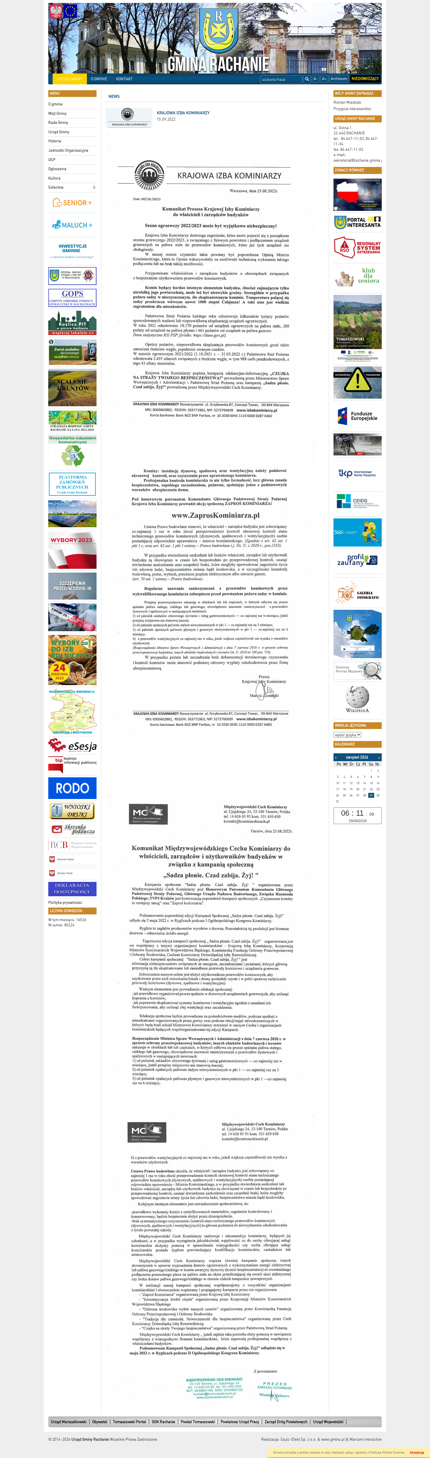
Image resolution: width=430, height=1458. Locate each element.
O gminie (55, 104)
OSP (51, 160)
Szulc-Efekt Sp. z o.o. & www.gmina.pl (313, 1439)
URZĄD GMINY (69, 79)
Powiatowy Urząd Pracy (240, 1422)
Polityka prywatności (65, 902)
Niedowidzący (365, 78)
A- (316, 78)
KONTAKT (124, 79)
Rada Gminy (58, 122)
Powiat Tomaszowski (198, 1422)
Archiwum (339, 78)
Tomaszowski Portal (129, 1422)
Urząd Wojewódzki (328, 1422)
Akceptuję (417, 1452)
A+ (324, 78)
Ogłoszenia (57, 169)
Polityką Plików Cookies (387, 1452)
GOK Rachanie (163, 1422)
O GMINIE (99, 79)
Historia (54, 141)
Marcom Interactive (366, 1439)
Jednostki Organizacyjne (68, 150)
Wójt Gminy (57, 113)
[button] (94, 188)
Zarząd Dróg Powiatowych (286, 1422)
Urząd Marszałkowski (69, 1422)
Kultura (54, 178)
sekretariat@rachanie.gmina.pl (358, 160)
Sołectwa (55, 187)
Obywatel (99, 1422)
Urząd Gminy (58, 132)
